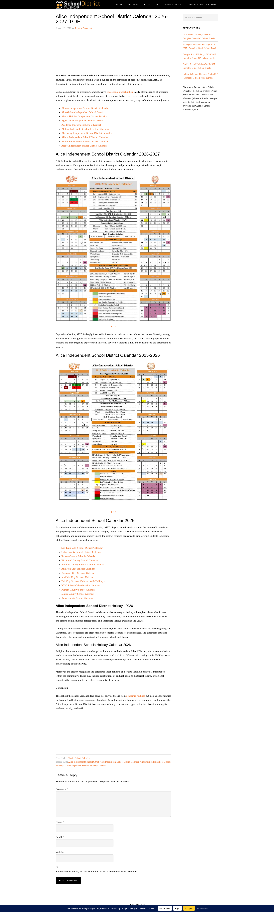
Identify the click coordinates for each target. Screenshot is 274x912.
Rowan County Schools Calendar (78, 556)
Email (60, 837)
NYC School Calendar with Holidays (80, 585)
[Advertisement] (113, 54)
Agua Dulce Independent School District (82, 120)
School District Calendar (78, 4)
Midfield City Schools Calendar (77, 577)
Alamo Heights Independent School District (84, 116)
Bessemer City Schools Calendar (78, 573)
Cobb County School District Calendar (81, 552)
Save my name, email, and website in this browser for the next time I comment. (97, 871)
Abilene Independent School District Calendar (85, 129)
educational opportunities (120, 91)
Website (60, 852)
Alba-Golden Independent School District (82, 112)
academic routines (135, 695)
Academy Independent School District (81, 124)
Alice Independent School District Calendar (119, 762)
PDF (113, 326)
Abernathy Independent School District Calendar (86, 133)
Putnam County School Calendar (78, 589)
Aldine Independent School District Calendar (84, 141)
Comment (62, 789)
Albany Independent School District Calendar (85, 108)
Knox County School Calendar (77, 598)
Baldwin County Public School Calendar (82, 564)
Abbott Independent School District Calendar (84, 137)
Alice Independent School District (83, 762)
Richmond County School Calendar (79, 560)
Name (60, 822)
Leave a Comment (83, 28)
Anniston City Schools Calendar (78, 568)
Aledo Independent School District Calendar (84, 145)
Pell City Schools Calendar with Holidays (83, 581)
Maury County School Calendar (77, 593)
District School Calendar (79, 758)
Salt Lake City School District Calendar (82, 547)
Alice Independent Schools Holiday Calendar (85, 765)
